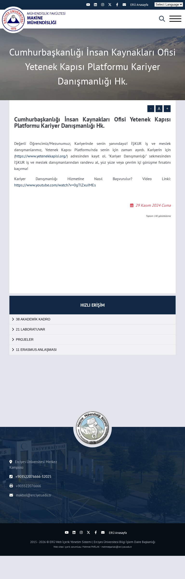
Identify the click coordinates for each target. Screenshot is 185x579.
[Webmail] (124, 4)
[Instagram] (102, 4)
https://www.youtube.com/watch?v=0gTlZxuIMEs (55, 185)
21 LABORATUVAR (30, 329)
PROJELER (24, 339)
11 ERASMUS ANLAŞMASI (36, 350)
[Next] (81, 4)
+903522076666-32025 (32, 476)
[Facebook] (117, 4)
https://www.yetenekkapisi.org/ (41, 156)
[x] (109, 4)
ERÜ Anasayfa (139, 5)
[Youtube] (88, 4)
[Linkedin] (95, 4)
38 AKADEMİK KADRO (33, 319)
